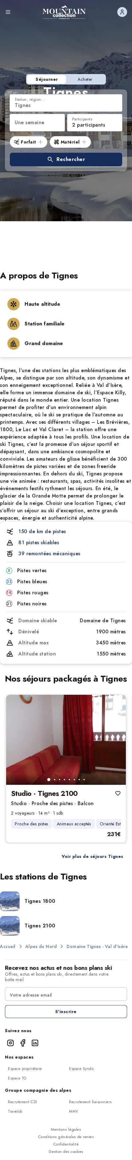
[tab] (48, 779)
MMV (73, 1111)
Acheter (85, 79)
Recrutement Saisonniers (90, 1102)
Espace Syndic (82, 1069)
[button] (66, 159)
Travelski (15, 1111)
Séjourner (47, 79)
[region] (66, 740)
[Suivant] (116, 740)
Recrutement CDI (22, 1102)
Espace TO (17, 1078)
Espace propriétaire (25, 1069)
